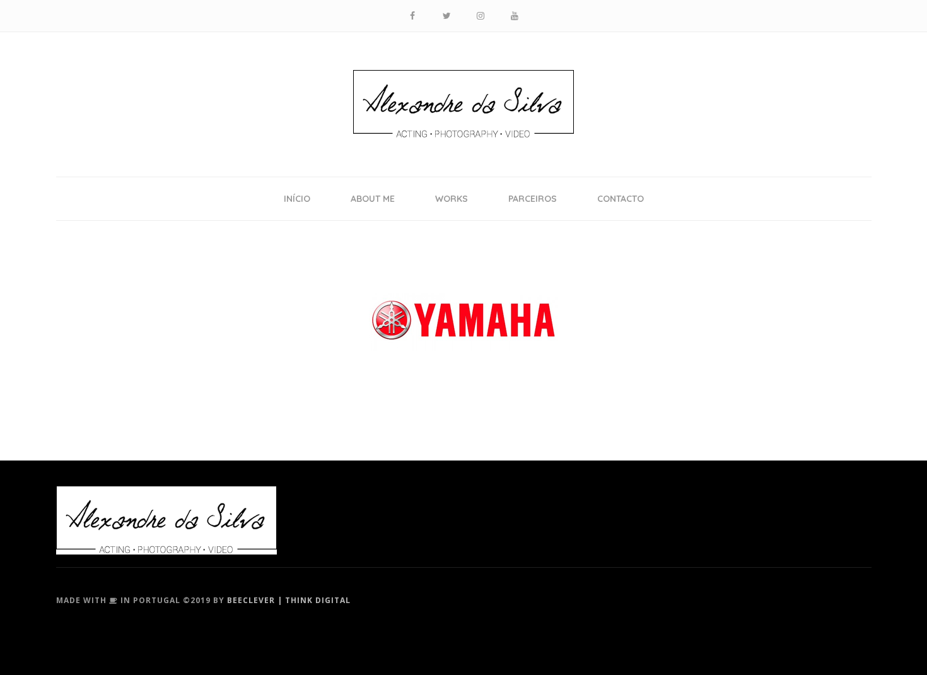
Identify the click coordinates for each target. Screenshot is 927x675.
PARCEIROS (532, 198)
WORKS (451, 198)
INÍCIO (297, 198)
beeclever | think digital (289, 600)
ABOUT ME (373, 198)
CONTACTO (620, 198)
